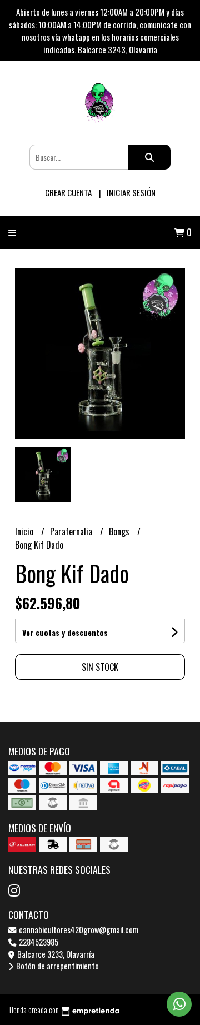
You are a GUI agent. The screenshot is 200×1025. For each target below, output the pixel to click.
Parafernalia (72, 531)
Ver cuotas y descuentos (65, 632)
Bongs (120, 531)
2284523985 (37, 942)
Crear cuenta (68, 192)
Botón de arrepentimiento (56, 966)
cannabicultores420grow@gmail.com (77, 930)
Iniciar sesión (131, 192)
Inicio (25, 531)
